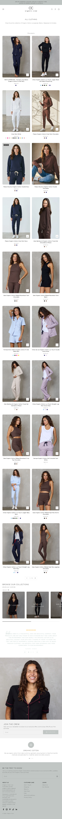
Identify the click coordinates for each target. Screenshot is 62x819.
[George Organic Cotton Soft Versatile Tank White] (45, 463)
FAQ (25, 793)
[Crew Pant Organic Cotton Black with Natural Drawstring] (13, 138)
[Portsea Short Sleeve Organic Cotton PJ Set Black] (15, 355)
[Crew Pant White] (25, 138)
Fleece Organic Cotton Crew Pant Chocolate (46, 134)
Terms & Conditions (29, 795)
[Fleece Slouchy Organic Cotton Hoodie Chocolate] (15, 190)
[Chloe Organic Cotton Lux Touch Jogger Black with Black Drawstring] (42, 85)
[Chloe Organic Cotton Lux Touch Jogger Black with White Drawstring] (44, 85)
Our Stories (45, 787)
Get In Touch (27, 785)
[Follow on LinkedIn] (16, 809)
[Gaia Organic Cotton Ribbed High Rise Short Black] (44, 518)
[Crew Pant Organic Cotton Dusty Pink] (9, 138)
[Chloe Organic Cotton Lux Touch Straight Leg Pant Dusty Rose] (45, 409)
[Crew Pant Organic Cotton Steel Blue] (22, 138)
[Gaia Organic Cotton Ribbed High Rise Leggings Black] (44, 572)
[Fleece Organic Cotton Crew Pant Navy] (46, 138)
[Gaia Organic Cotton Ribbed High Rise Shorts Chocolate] (46, 518)
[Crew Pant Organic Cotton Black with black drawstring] (15, 138)
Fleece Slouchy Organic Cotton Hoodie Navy (16, 186)
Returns (26, 789)
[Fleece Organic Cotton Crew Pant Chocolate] (44, 138)
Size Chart (27, 791)
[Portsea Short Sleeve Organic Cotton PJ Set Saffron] (18, 355)
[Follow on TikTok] (13, 809)
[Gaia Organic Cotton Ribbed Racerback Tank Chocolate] (16, 300)
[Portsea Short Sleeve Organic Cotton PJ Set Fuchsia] (16, 355)
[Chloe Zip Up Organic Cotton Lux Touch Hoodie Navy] (44, 355)
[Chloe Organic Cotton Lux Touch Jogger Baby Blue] (40, 85)
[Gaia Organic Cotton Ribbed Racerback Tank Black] (15, 300)
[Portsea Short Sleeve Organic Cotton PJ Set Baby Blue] (13, 355)
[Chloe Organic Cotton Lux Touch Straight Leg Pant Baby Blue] (43, 409)
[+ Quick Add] (27, 75)
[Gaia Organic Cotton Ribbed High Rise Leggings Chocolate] (46, 572)
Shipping (26, 787)
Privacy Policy (28, 797)
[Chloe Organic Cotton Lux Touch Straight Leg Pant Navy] (47, 409)
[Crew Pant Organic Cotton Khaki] (16, 138)
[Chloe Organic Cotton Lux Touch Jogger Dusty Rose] (48, 85)
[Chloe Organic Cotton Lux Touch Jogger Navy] (49, 85)
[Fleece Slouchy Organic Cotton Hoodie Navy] (16, 190)
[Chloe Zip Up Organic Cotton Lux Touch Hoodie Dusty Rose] (46, 355)
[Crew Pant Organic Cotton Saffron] (20, 138)
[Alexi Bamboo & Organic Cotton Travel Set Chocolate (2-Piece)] (44, 246)
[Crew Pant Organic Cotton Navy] (18, 138)
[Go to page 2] (35, 578)
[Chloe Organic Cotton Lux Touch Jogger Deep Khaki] (46, 85)
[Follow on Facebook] (3, 809)
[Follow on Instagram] (7, 809)
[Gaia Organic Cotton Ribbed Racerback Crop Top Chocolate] (16, 463)
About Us (45, 785)
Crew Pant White (16, 134)
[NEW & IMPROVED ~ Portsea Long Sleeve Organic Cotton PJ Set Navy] (15, 85)
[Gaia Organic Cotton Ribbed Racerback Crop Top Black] (15, 463)
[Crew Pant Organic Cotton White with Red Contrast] (24, 138)
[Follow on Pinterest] (10, 809)
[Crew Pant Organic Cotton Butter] (11, 138)
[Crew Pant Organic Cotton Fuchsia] (7, 138)
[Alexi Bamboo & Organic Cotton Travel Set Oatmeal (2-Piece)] (46, 246)
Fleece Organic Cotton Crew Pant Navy (16, 241)
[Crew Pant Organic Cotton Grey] (5, 138)
